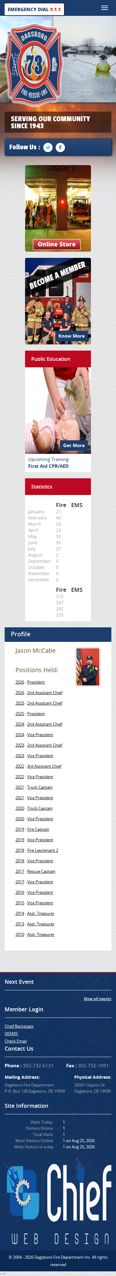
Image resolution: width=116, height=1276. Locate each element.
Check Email (16, 1041)
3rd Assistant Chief (44, 766)
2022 (19, 766)
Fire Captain (38, 829)
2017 (19, 871)
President (36, 682)
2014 (19, 913)
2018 (19, 850)
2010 (19, 934)
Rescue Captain (41, 871)
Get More (74, 445)
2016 (19, 892)
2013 (19, 924)
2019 (19, 829)
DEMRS (11, 1033)
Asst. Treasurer (40, 913)
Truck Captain (40, 787)
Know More (71, 336)
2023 (19, 745)
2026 (19, 682)
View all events (97, 998)
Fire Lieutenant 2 (42, 850)
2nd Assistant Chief (44, 692)
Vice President (40, 734)
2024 (19, 724)
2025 (19, 703)
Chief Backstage (19, 1026)
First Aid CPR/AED (48, 466)
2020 (19, 808)
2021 (19, 787)
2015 (19, 903)
